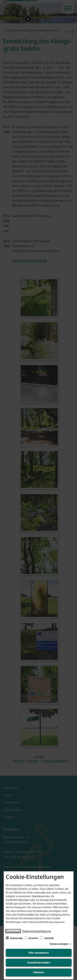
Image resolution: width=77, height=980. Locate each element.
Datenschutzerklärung (36, 931)
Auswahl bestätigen (38, 962)
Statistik (49, 938)
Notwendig (16, 938)
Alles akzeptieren (38, 952)
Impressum (13, 931)
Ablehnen (38, 972)
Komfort (33, 938)
